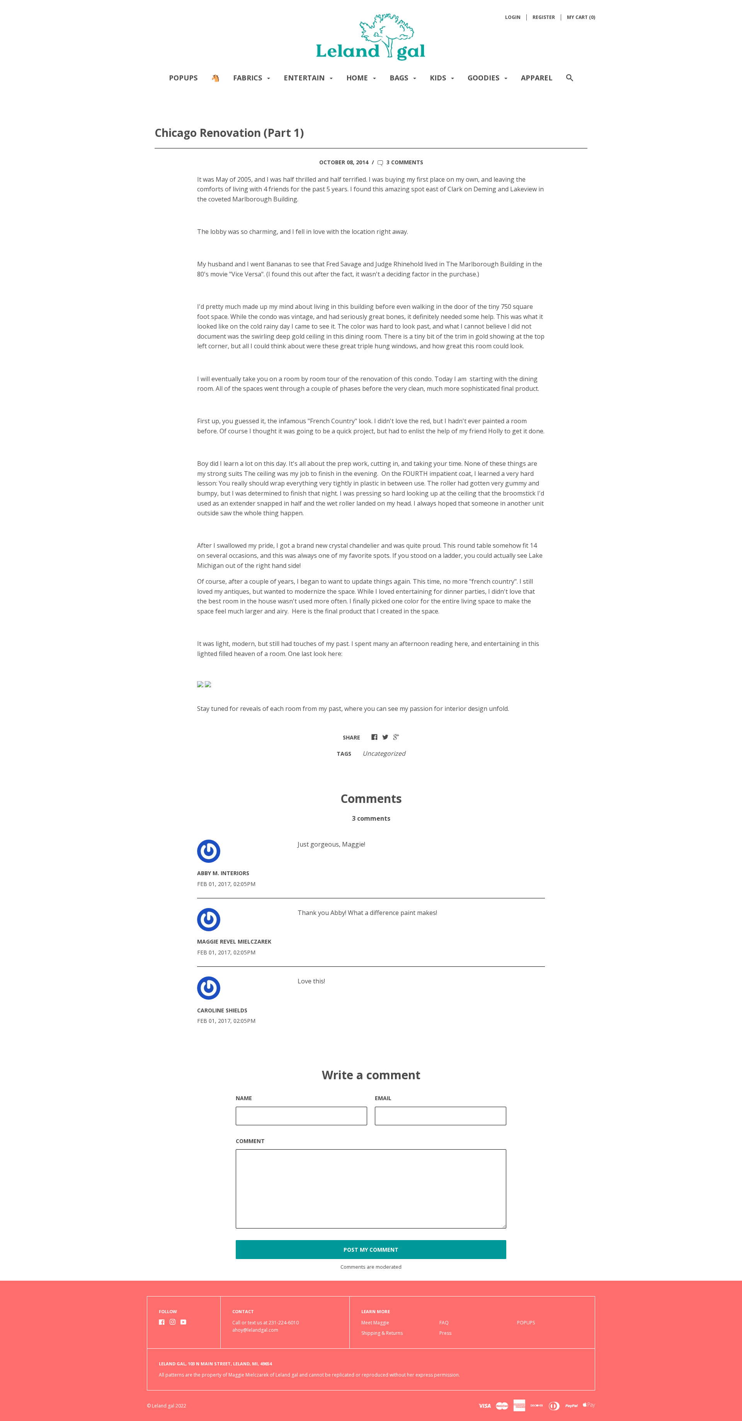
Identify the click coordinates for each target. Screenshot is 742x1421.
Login (513, 17)
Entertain (305, 77)
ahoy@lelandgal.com (255, 1330)
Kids (439, 77)
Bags (400, 77)
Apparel (537, 77)
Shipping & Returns (382, 1333)
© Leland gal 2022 (166, 1405)
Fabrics (248, 77)
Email (383, 1098)
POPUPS (183, 77)
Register (544, 17)
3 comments (404, 162)
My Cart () (581, 17)
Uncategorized (383, 753)
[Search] (569, 81)
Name (244, 1098)
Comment (250, 1141)
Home (358, 77)
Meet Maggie (375, 1322)
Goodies (484, 77)
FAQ (444, 1322)
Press (445, 1333)
